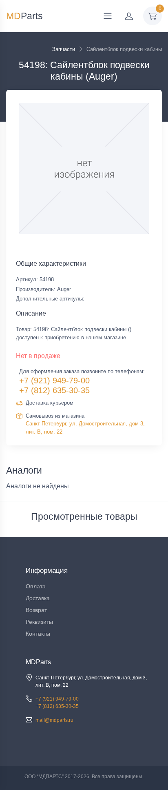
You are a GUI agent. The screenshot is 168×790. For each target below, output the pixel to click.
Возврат (36, 610)
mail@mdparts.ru (54, 720)
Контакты (38, 633)
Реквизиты (39, 622)
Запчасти (63, 49)
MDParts (38, 662)
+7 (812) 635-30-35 (54, 390)
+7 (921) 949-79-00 (54, 380)
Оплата (36, 586)
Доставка (38, 598)
